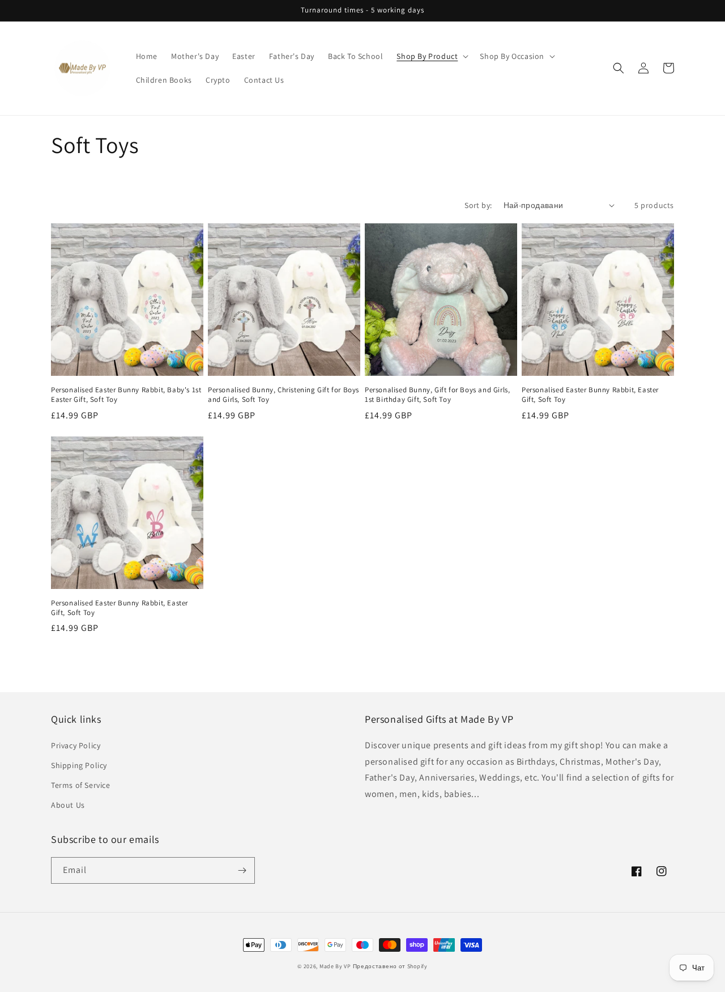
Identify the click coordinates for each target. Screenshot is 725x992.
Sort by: (478, 205)
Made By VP (335, 966)
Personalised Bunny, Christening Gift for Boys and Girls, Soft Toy (283, 394)
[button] (431, 56)
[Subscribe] (241, 870)
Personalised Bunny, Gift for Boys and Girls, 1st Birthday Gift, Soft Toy (437, 394)
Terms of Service (80, 785)
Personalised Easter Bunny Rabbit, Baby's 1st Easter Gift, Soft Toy (126, 394)
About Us (68, 805)
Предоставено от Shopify (390, 966)
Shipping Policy (79, 765)
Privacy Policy (75, 745)
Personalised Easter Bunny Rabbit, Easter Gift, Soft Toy (590, 394)
